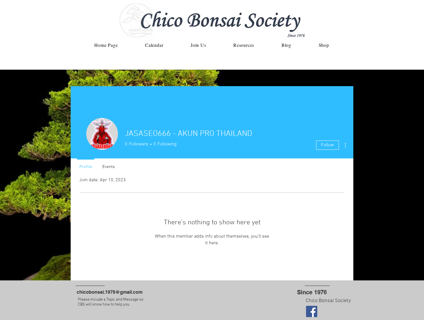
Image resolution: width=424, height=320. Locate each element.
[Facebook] (311, 311)
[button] (198, 45)
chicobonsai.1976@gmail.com (109, 292)
